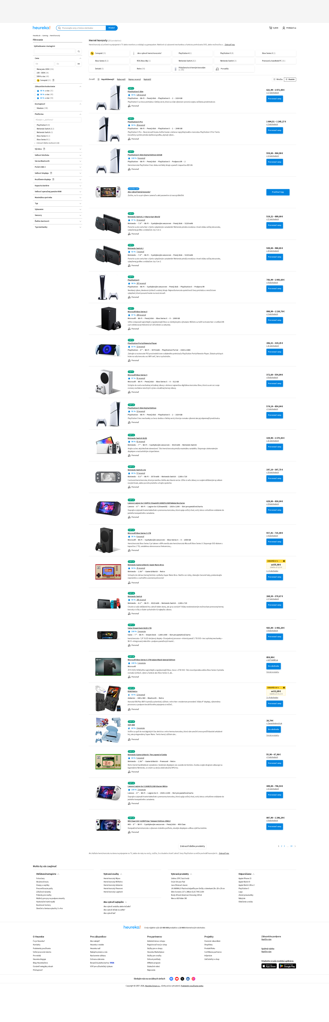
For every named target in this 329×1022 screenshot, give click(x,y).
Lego (241, 892)
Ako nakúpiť (95, 941)
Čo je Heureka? (39, 941)
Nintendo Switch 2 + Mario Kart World (144, 216)
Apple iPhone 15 (245, 878)
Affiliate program (153, 963)
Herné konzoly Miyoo (112, 878)
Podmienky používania (42, 948)
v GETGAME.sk (272, 660)
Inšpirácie (208, 955)
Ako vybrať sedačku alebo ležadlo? (117, 906)
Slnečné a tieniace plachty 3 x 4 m (49, 908)
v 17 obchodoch (272, 93)
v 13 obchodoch (272, 156)
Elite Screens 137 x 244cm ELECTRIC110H (187, 892)
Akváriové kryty (42, 882)
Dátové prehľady (154, 959)
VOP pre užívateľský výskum (101, 966)
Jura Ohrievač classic (179, 885)
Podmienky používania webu (192, 986)
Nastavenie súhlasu (98, 955)
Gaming (45, 35)
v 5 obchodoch (272, 409)
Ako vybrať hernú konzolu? (139, 192)
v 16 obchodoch (272, 472)
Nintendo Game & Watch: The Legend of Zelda (147, 754)
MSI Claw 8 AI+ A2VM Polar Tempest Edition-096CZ (149, 821)
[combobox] (81, 28)
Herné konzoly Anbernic (113, 885)
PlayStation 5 (133, 280)
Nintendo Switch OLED (137, 438)
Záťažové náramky (43, 892)
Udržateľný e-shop (211, 959)
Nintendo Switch (135, 596)
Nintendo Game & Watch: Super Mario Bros (146, 565)
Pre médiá (37, 955)
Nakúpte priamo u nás (98, 952)
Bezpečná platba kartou (99, 963)
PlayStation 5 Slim (135, 91)
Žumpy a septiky (42, 885)
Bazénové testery (43, 905)
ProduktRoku (209, 948)
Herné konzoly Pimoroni (113, 888)
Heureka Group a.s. (152, 986)
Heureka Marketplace (155, 952)
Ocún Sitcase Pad (178, 882)
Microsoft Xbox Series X (137, 311)
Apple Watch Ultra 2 (246, 885)
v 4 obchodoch (272, 282)
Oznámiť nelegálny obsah (43, 966)
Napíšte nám (266, 939)
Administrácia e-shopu (156, 941)
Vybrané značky (111, 874)
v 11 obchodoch (272, 219)
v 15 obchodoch (272, 789)
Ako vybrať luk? (110, 913)
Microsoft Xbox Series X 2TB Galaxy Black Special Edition (151, 659)
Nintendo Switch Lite (137, 470)
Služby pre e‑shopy (154, 948)
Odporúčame (245, 874)
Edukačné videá (153, 966)
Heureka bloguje (39, 959)
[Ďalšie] (295, 846)
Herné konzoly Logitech (113, 892)
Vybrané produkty (180, 874)
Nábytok (242, 898)
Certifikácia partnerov (213, 952)
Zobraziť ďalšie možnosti (46, 143)
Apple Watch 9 (244, 882)
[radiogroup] (57, 94)
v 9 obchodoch (272, 631)
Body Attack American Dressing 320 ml (186, 895)
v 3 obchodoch (272, 314)
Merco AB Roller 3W (179, 898)
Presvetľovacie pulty (44, 888)
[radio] (35, 91)
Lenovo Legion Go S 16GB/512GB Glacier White (147, 786)
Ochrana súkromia (97, 959)
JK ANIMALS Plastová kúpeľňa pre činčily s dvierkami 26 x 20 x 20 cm (198, 888)
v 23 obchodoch (272, 251)
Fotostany (40, 878)
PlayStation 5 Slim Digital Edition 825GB (145, 155)
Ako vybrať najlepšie (114, 902)
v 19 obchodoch (272, 504)
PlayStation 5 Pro (135, 122)
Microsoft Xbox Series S (137, 375)
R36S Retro (132, 691)
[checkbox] (35, 69)
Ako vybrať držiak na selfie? (114, 910)
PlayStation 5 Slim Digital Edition (142, 408)
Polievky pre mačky (43, 895)
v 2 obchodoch (272, 124)
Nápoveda (151, 970)
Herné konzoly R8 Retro (113, 882)
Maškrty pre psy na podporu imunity (50, 898)
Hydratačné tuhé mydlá (45, 902)
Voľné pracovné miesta (42, 952)
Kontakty (36, 944)
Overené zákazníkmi (212, 941)
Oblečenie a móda (246, 902)
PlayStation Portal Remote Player (142, 343)
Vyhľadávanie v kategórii (44, 46)
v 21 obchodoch (272, 346)
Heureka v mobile (97, 944)
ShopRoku (208, 944)
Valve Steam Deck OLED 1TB (140, 628)
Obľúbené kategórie (46, 874)
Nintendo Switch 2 (135, 248)
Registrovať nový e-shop (157, 944)
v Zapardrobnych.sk (274, 723)
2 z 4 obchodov (272, 697)
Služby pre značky (154, 955)
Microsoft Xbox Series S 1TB (139, 533)
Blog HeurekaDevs (40, 963)
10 (291, 846)
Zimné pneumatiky (246, 895)
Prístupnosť (38, 970)
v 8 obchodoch (272, 377)
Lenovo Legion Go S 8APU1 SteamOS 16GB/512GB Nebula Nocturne (156, 503)
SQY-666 (131, 725)
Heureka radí (95, 948)
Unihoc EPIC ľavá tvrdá (180, 878)
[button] (54, 51)
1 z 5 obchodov (272, 571)
